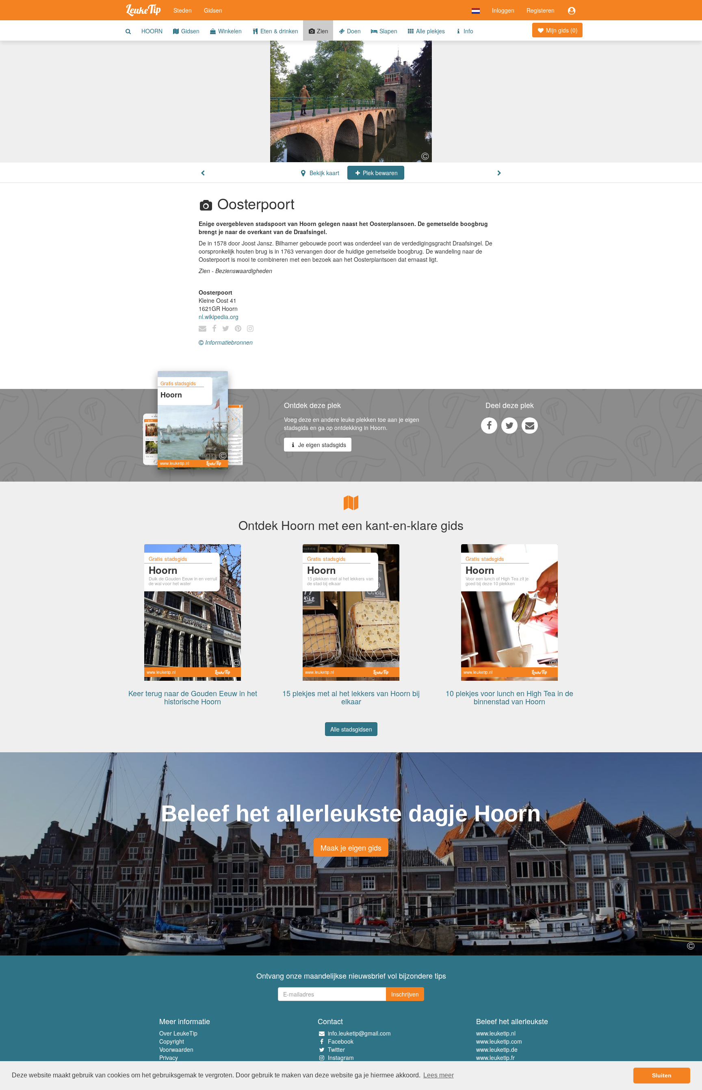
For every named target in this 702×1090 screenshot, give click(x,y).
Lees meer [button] (438, 1075)
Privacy (168, 1057)
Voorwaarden (176, 1049)
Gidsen (213, 10)
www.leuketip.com (499, 1041)
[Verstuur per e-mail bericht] (530, 425)
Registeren (540, 10)
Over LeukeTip (178, 1033)
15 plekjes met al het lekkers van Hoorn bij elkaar (351, 697)
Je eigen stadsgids (321, 445)
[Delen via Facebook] (489, 425)
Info (467, 31)
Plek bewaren (379, 173)
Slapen (387, 31)
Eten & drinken (278, 31)
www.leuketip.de (497, 1049)
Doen (353, 31)
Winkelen (229, 31)
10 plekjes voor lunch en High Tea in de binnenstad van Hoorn (509, 697)
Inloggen (503, 10)
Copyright (171, 1041)
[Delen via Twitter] (509, 425)
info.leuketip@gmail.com (359, 1033)
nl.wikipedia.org (218, 317)
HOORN (151, 31)
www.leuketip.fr (495, 1057)
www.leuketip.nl (496, 1033)
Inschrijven (405, 994)
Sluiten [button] (662, 1075)
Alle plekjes (429, 31)
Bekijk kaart (323, 173)
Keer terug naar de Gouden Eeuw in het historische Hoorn (192, 697)
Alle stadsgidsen (351, 729)
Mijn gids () (561, 30)
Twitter (336, 1049)
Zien (321, 31)
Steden (182, 10)
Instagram (341, 1057)
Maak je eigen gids (351, 847)
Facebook (340, 1041)
